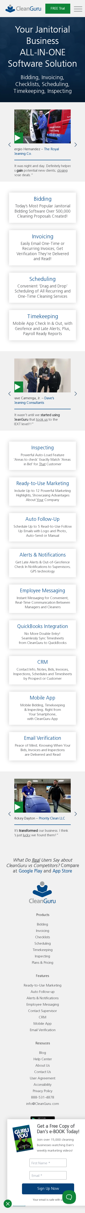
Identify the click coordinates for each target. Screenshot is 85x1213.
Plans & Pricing (42, 962)
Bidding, (30, 77)
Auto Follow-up (43, 992)
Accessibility (42, 1084)
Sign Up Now (48, 1189)
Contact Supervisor (42, 1011)
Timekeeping (43, 950)
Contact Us (42, 1072)
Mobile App (42, 1023)
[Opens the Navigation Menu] (78, 8)
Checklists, (27, 84)
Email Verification (43, 1030)
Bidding (42, 924)
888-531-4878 (42, 1097)
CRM (42, 1017)
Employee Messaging (42, 1004)
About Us (42, 1065)
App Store (62, 871)
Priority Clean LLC (52, 818)
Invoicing (42, 931)
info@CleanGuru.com (42, 1104)
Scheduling (42, 943)
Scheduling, (56, 84)
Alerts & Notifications (42, 998)
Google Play (30, 871)
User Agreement (42, 1078)
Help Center (42, 1059)
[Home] (23, 8)
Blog (42, 1053)
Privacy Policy (42, 1091)
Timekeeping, (29, 91)
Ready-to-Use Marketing (42, 985)
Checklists (42, 937)
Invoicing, (52, 77)
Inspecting (59, 91)
